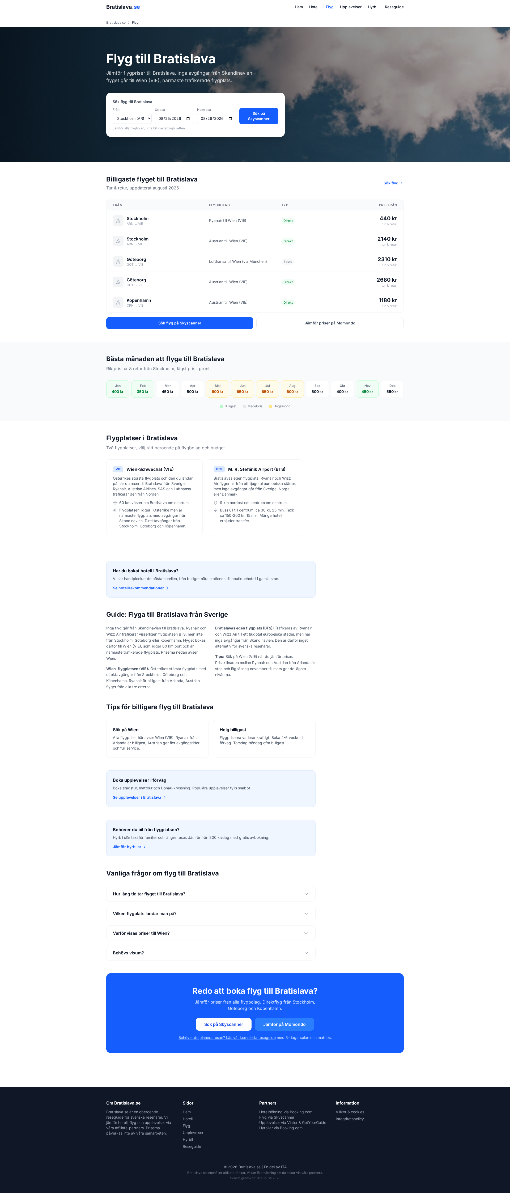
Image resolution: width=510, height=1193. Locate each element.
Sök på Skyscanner (259, 116)
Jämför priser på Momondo (330, 323)
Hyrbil (373, 7)
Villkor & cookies (350, 1112)
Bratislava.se (116, 22)
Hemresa (204, 110)
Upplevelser (351, 7)
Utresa (160, 110)
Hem (299, 7)
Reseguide (394, 7)
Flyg (330, 7)
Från (116, 110)
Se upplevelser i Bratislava (137, 797)
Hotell (314, 7)
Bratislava (123, 7)
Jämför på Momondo (284, 1024)
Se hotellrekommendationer (138, 588)
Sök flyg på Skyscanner (179, 323)
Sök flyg (391, 183)
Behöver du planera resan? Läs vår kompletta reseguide (227, 1037)
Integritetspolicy (350, 1118)
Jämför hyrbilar (127, 846)
